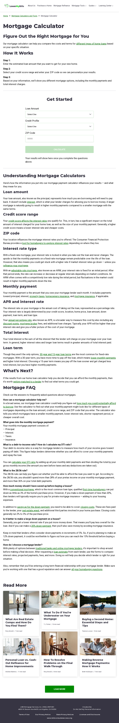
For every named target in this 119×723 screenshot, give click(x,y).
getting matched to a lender (27, 381)
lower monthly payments (103, 357)
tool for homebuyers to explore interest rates (45, 243)
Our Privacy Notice (43, 714)
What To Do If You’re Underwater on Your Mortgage (57, 615)
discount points (11, 323)
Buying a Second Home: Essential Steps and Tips (97, 622)
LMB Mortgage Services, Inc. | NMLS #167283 (37, 707)
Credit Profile (32, 120)
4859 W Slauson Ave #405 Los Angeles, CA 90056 (37, 709)
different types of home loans (91, 43)
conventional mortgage (22, 489)
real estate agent (30, 510)
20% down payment (41, 525)
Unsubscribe (87, 707)
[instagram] (65, 703)
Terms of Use (24, 714)
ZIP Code (30, 132)
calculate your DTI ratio (24, 462)
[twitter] (55, 703)
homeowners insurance (57, 296)
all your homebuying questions (86, 569)
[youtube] (62, 703)
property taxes (37, 296)
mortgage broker (28, 323)
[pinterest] (58, 703)
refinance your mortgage (15, 265)
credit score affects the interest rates (27, 220)
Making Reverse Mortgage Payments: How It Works (96, 663)
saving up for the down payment (33, 507)
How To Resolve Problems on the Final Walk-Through (58, 663)
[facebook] (52, 703)
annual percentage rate (20, 320)
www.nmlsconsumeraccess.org (59, 718)
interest (31, 202)
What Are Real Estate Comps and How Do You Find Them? (19, 622)
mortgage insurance (84, 296)
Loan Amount (32, 108)
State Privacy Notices (65, 714)
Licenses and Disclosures (89, 714)
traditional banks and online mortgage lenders (59, 548)
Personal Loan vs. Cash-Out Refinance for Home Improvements (21, 663)
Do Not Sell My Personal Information (87, 709)
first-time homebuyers (94, 489)
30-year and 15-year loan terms (55, 354)
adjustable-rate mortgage (24, 270)
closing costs (87, 507)
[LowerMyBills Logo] (14, 6)
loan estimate (61, 551)
